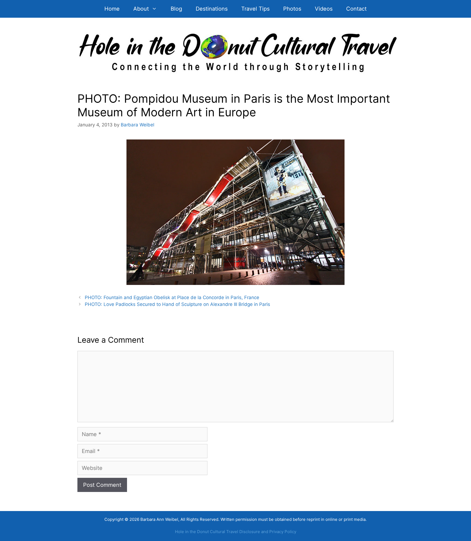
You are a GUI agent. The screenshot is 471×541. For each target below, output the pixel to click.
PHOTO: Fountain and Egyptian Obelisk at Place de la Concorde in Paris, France (172, 297)
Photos (292, 8)
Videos (324, 8)
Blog (176, 8)
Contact (356, 8)
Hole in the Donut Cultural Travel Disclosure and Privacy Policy (235, 531)
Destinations (212, 8)
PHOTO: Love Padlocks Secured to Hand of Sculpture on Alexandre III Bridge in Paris (177, 304)
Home (112, 8)
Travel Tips (255, 8)
